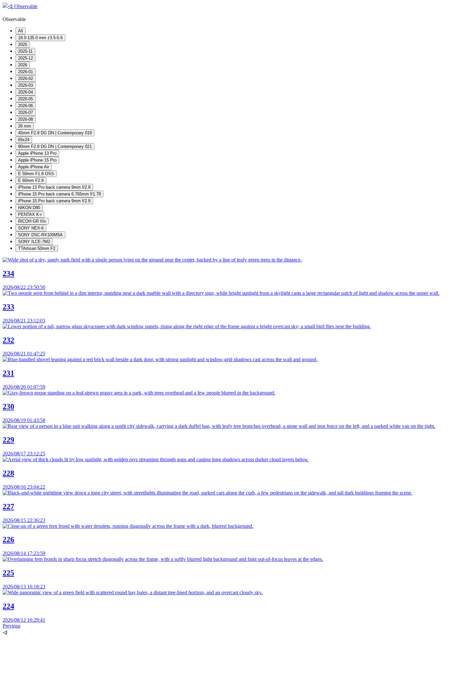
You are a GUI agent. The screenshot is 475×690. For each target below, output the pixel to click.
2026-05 (25, 98)
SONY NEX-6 (31, 228)
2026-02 (25, 78)
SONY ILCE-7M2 (34, 241)
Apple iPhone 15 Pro (37, 160)
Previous (11, 626)
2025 (22, 44)
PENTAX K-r (30, 214)
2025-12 (25, 58)
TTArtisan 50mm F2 (36, 248)
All (20, 30)
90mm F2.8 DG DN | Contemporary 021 (55, 146)
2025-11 (25, 51)
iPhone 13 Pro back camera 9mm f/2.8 (54, 187)
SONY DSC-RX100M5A (40, 234)
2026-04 (25, 92)
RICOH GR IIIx (32, 221)
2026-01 (25, 71)
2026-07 (25, 112)
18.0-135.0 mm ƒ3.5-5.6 (40, 37)
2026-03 (25, 85)
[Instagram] (51, 684)
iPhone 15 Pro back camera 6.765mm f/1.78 (59, 194)
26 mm (24, 126)
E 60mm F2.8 (31, 180)
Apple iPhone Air (33, 166)
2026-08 (25, 119)
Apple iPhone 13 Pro (37, 153)
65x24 (23, 139)
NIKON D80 (29, 207)
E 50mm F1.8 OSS (36, 173)
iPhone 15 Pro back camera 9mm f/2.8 (54, 200)
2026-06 (25, 105)
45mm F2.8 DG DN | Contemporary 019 (55, 132)
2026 (22, 64)
